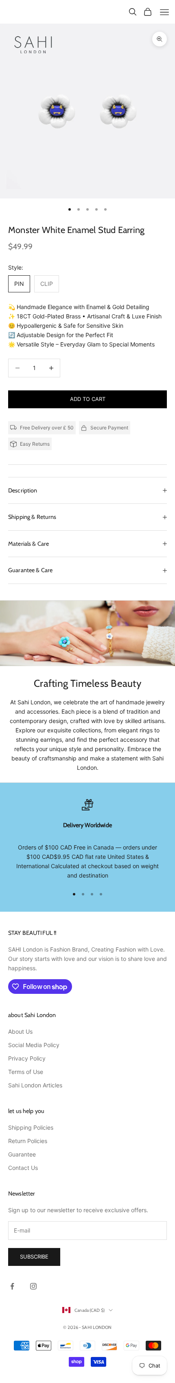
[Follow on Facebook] (12, 1286)
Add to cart (87, 399)
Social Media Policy (33, 1044)
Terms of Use (25, 1071)
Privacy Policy (27, 1058)
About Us (20, 1031)
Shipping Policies (30, 1127)
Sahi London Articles (35, 1085)
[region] (87, 839)
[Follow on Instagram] (33, 1286)
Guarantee (22, 1154)
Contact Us (23, 1167)
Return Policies (27, 1140)
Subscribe (34, 1256)
